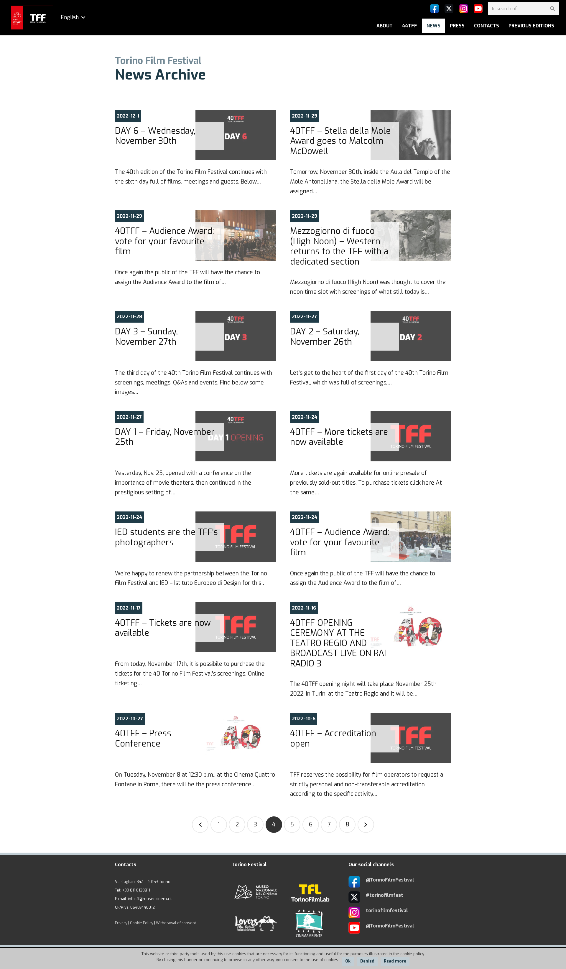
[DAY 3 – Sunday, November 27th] (235, 336)
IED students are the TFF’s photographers (166, 537)
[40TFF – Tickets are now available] (235, 627)
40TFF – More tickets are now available (339, 437)
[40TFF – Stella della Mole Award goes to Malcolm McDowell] (411, 135)
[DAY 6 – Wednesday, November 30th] (235, 135)
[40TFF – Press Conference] (235, 738)
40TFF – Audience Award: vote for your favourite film (164, 241)
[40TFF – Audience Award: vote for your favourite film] (235, 235)
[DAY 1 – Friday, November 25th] (235, 436)
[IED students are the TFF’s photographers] (235, 536)
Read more (395, 961)
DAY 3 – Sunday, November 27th (146, 336)
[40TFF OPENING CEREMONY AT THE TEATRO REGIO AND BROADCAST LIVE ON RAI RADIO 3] (411, 627)
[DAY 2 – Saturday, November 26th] (411, 336)
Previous (200, 824)
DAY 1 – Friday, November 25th (165, 437)
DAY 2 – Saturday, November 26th (324, 336)
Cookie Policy (141, 922)
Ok (348, 961)
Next (366, 824)
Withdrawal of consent (176, 922)
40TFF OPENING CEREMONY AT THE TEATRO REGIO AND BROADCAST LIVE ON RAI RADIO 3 (338, 643)
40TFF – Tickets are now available (163, 628)
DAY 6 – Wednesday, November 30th (155, 136)
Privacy (121, 922)
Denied (367, 961)
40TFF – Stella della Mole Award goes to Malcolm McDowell (340, 141)
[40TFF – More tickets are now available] (411, 436)
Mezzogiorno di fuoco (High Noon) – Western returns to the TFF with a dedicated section (339, 246)
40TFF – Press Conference (143, 738)
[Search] (552, 8)
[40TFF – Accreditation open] (411, 738)
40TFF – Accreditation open (333, 738)
